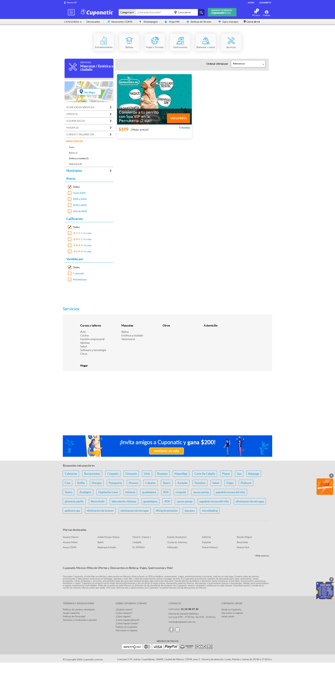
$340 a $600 (80, 205)
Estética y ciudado (132, 335)
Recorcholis (98, 501)
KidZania (206, 537)
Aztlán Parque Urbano (109, 537)
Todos (72, 147)
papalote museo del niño (230, 492)
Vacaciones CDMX (121, 21)
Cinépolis (137, 542)
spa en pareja (201, 492)
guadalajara (149, 492)
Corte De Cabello (204, 473)
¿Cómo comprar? (124, 613)
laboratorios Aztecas (124, 501)
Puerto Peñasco (210, 547)
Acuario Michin (70, 542)
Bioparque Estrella (107, 547)
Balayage (253, 473)
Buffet (81, 482)
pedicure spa (72, 510)
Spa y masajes (230, 21)
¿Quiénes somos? (124, 609)
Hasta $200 (79, 193)
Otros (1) (71, 114)
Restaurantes (92, 473)
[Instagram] (177, 629)
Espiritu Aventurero (177, 537)
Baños (125, 331)
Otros (83, 353)
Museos (133, 482)
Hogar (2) (72, 127)
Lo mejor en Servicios (80, 107)
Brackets (162, 473)
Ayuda (251, 3)
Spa (239, 473)
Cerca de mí (253, 21)
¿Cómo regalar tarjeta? (127, 623)
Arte (83, 331)
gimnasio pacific (74, 501)
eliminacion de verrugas (250, 501)
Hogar (84, 365)
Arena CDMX (69, 547)
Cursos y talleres (90, 325)
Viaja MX (174, 21)
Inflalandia (172, 547)
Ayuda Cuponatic (71, 613)
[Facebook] (171, 629)
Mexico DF (72, 2)
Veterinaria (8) (75, 164)
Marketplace (80, 279)
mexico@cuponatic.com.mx (182, 622)
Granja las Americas (177, 542)
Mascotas (127, 325)
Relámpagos (151, 21)
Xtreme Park (243, 547)
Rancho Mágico (244, 537)
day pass (190, 510)
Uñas (147, 473)
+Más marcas (262, 555)
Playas (226, 473)
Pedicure (246, 482)
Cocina (84, 335)
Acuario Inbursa (71, 537)
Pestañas (200, 482)
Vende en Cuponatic (231, 609)
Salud (83, 346)
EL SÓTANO (138, 547)
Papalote (206, 542)
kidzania (130, 492)
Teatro (166, 482)
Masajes (97, 482)
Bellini (100, 542)
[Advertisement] (167, 405)
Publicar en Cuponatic (126, 627)
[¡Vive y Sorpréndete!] (97, 12)
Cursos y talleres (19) (80, 134)
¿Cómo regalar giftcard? (127, 620)
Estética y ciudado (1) (79, 158)
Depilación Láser (108, 492)
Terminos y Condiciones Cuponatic (80, 620)
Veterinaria (128, 339)
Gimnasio (131, 473)
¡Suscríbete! (265, 3)
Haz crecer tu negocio (126, 630)
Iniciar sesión (227, 616)
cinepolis (181, 492)
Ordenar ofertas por (217, 63)
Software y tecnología (93, 350)
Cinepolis (112, 473)
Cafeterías (71, 473)
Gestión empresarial (92, 339)
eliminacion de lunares (100, 510)
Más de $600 (80, 211)
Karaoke (182, 482)
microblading (210, 510)
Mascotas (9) (74, 141)
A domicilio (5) (75, 120)
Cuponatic (78, 273)
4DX (166, 492)
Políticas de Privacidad (74, 616)
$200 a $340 (80, 199)
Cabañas (150, 482)
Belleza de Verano (201, 21)
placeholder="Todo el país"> (188, 12)
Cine (67, 482)
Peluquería (115, 482)
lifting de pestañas (167, 510)
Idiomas (85, 342)
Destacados (93, 21)
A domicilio (210, 325)
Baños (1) (73, 153)
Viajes (230, 482)
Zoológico (85, 492)
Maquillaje (181, 473)
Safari (216, 482)
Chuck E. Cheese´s (141, 537)
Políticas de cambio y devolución (79, 609)
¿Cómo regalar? (123, 616)
